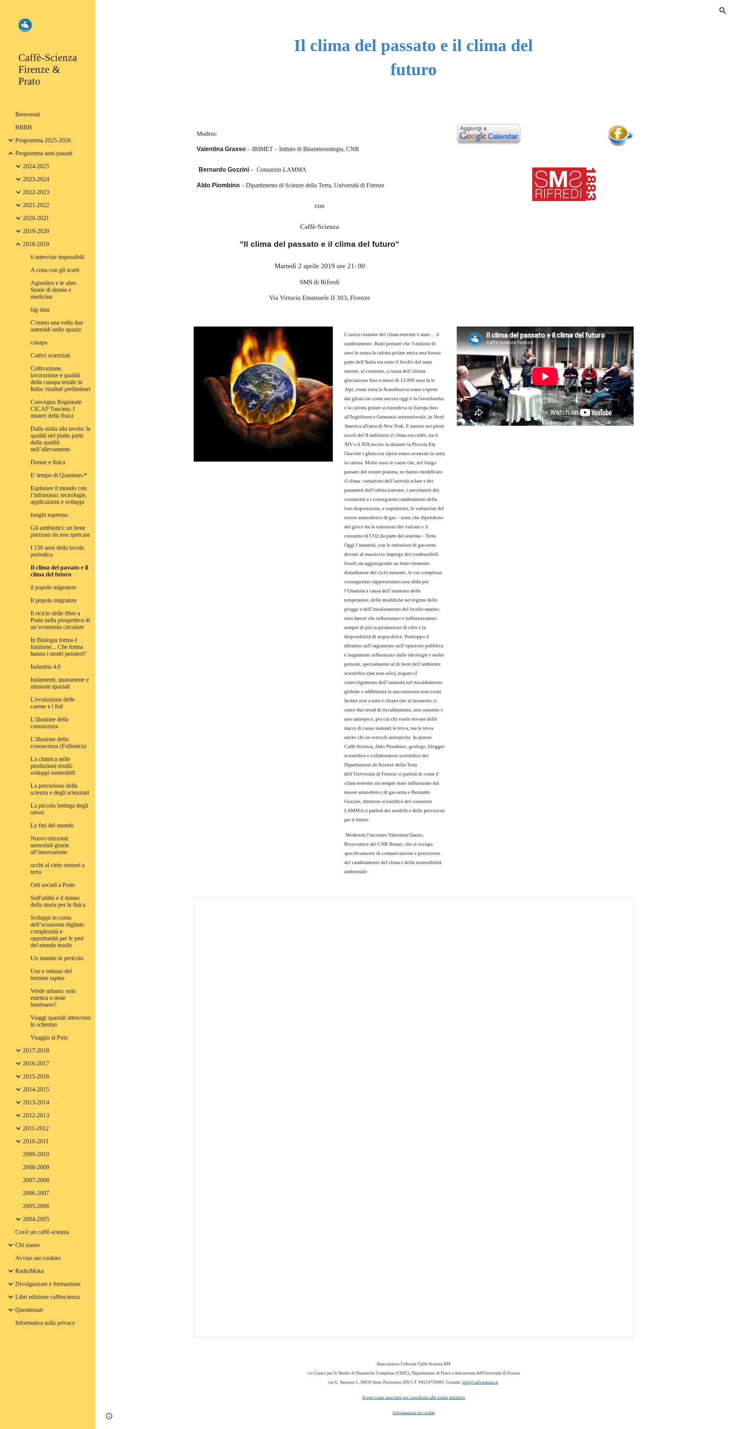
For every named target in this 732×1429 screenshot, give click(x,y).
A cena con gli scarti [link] (54, 270)
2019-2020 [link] (36, 231)
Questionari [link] (29, 1310)
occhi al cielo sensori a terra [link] (57, 868)
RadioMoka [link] (29, 1271)
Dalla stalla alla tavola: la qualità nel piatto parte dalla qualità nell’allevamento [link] (60, 438)
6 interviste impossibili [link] (57, 257)
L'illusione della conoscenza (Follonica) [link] (58, 742)
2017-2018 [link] (36, 1050)
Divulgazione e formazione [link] (47, 1284)
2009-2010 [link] (36, 1154)
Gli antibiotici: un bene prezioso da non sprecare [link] (60, 531)
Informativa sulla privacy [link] (45, 1323)
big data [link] (40, 309)
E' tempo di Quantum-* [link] (58, 475)
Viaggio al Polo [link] (49, 1037)
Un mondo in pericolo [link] (56, 958)
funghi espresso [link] (49, 515)
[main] (414, 57)
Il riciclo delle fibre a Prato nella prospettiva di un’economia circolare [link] (60, 620)
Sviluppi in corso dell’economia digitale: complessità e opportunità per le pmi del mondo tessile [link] (57, 931)
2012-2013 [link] (36, 1115)
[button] (723, 11)
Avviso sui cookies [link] (38, 1258)
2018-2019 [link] (36, 244)
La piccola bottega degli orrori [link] (59, 809)
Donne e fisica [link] (47, 462)
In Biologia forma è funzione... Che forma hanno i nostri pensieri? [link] (58, 647)
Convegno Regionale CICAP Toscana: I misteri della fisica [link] (56, 409)
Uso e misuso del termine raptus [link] (51, 974)
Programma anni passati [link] (43, 153)
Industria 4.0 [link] (45, 666)
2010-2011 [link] (36, 1141)
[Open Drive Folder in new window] (619, 907)
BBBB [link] (23, 127)
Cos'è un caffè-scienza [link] (42, 1232)
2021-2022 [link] (36, 205)
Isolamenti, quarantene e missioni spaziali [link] (59, 683)
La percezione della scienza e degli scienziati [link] (59, 789)
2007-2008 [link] (36, 1180)
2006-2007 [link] (36, 1193)
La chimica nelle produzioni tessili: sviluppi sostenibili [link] (52, 766)
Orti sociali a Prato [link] (52, 885)
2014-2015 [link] (36, 1089)
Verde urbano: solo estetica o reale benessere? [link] (53, 998)
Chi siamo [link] (27, 1245)
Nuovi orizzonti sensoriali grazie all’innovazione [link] (49, 845)
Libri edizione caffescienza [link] (47, 1297)
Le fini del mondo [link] (52, 825)
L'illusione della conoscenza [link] (49, 722)
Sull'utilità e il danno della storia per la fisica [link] (57, 901)
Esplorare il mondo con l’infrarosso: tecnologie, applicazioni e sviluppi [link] (58, 495)
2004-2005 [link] (36, 1219)
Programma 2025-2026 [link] (43, 140)
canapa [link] (38, 342)
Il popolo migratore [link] (53, 600)
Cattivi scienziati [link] (50, 355)
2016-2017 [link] (36, 1063)
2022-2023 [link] (36, 192)
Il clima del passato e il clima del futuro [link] (59, 571)
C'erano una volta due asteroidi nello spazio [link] (56, 326)
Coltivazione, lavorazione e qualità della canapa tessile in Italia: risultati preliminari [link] (60, 378)
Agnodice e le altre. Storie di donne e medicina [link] (53, 290)
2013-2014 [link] (36, 1102)
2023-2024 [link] (36, 179)
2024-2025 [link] (36, 166)
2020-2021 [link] (36, 218)
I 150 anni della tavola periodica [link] (57, 551)
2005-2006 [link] (36, 1206)
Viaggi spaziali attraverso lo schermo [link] (60, 1021)
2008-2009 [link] (36, 1167)
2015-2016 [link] (36, 1076)
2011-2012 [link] (36, 1128)
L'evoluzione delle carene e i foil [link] (52, 703)
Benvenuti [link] (27, 114)
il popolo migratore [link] (53, 587)
